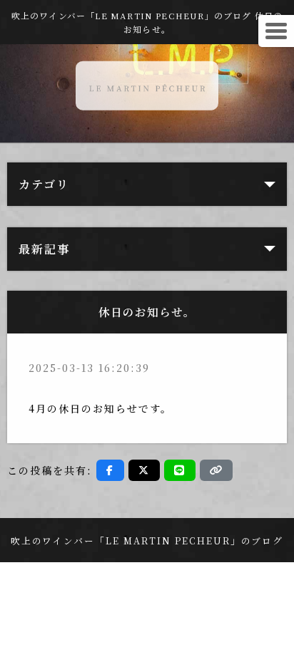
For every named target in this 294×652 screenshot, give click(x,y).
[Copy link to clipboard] (216, 470)
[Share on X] (144, 470)
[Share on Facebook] (110, 470)
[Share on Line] (180, 470)
